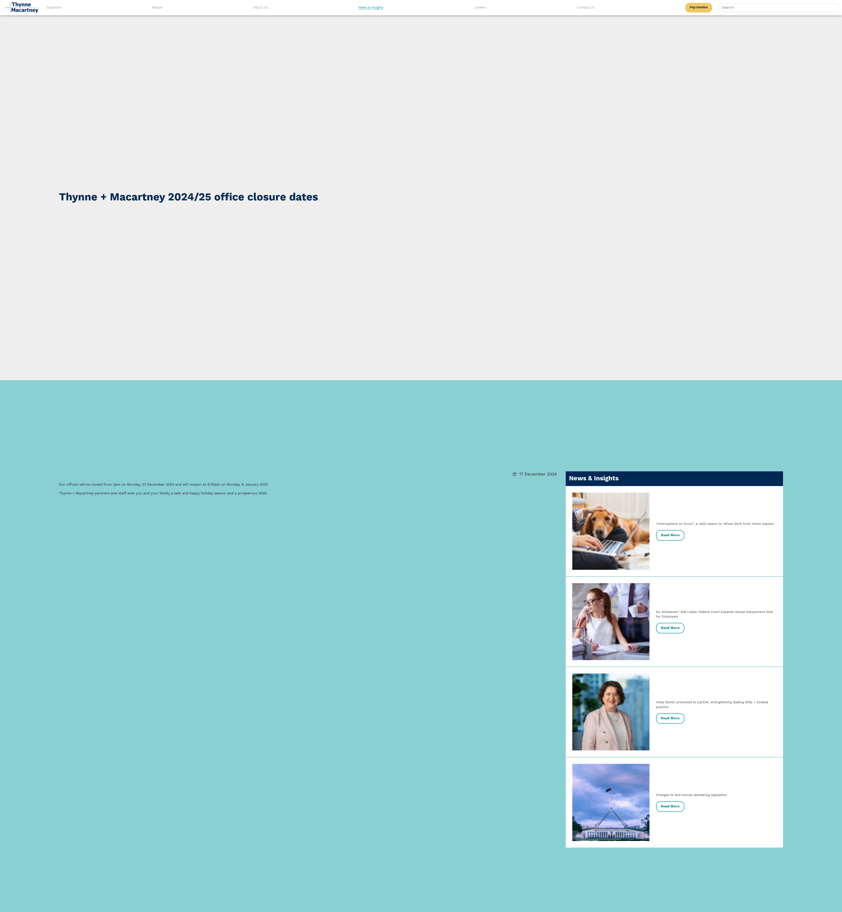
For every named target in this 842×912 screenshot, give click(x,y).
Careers (480, 7)
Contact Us (585, 7)
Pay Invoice (699, 7)
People (157, 7)
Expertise (54, 7)
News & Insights (371, 7)
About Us (260, 7)
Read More (670, 535)
